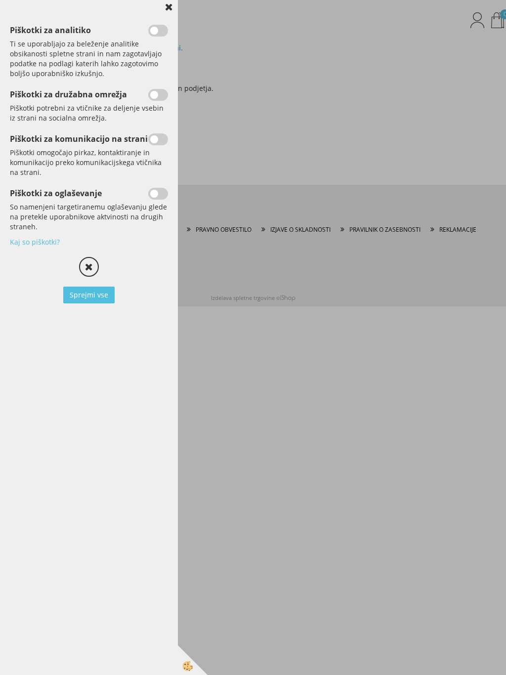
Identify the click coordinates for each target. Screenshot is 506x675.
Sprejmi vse (89, 294)
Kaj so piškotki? (35, 242)
